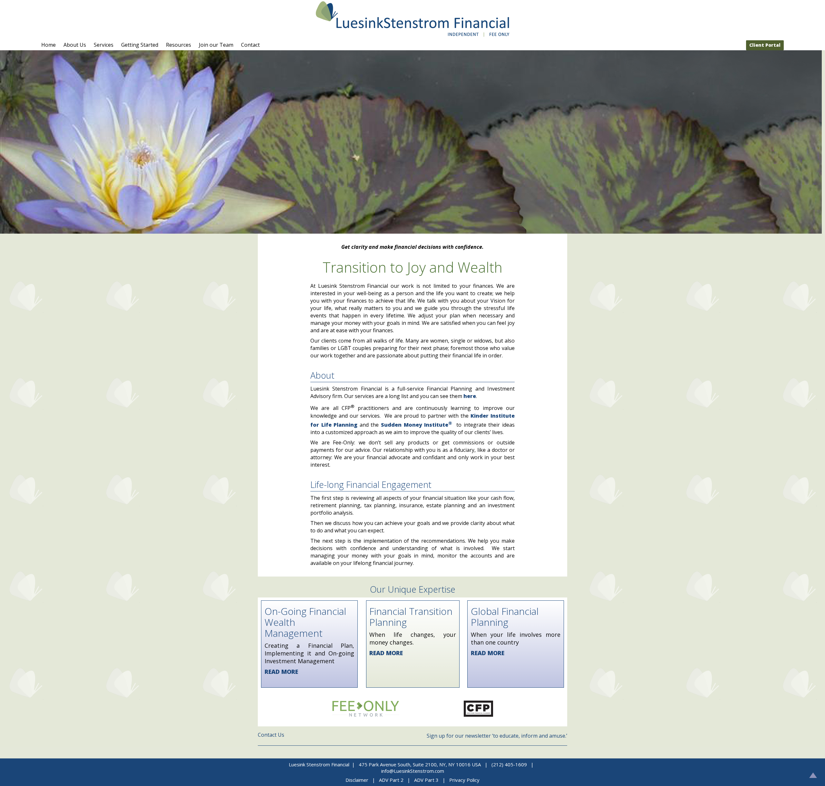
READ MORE (281, 671)
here (469, 396)
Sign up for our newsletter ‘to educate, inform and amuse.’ (497, 735)
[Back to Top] (813, 775)
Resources (178, 45)
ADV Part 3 (426, 780)
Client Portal (765, 45)
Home (48, 45)
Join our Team (216, 45)
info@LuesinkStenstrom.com (412, 771)
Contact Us (271, 734)
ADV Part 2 (392, 780)
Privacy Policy (464, 780)
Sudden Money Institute (416, 424)
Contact (250, 45)
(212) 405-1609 (509, 764)
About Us (74, 45)
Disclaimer (356, 780)
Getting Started (139, 45)
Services (103, 45)
